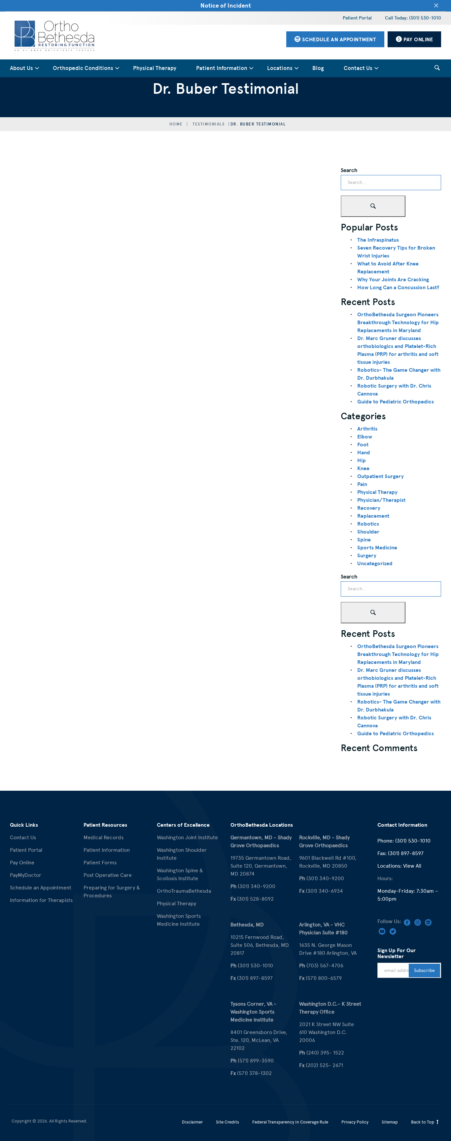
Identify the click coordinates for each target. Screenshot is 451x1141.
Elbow (364, 436)
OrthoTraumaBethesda (184, 891)
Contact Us (358, 68)
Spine (364, 539)
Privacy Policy (354, 1122)
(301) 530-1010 (413, 841)
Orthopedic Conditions (83, 68)
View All (412, 866)
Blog (318, 68)
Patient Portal (357, 18)
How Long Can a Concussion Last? (398, 287)
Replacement (373, 516)
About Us (21, 68)
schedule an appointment (338, 39)
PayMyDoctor (25, 875)
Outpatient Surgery (380, 476)
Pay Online (22, 862)
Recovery (368, 508)
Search (349, 170)
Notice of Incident (225, 5)
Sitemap (390, 1122)
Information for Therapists (41, 900)
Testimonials (208, 124)
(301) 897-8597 (406, 853)
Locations (280, 68)
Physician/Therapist (381, 500)
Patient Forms (100, 862)
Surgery (366, 555)
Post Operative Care (108, 875)
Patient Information (221, 68)
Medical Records (103, 837)
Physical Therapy (154, 68)
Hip (361, 460)
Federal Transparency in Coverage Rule (290, 1122)
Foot (362, 444)
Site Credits (227, 1122)
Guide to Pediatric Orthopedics (395, 401)
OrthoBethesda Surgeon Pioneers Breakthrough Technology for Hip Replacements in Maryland (398, 322)
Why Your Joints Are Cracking (393, 279)
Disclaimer (192, 1122)
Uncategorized (375, 563)
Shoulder (368, 532)
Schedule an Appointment (40, 887)
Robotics (368, 524)
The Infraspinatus (378, 240)
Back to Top (423, 1122)
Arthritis (367, 429)
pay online (417, 39)
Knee (363, 468)
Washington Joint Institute (187, 837)
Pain (362, 484)
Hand (363, 452)
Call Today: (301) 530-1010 (413, 18)
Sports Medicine (377, 547)
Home (176, 124)
